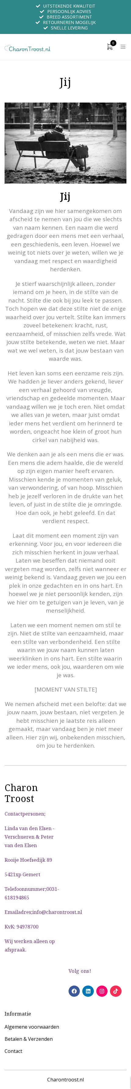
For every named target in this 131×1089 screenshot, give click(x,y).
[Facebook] (74, 991)
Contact (13, 1051)
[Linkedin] (88, 991)
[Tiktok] (115, 991)
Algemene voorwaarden (32, 1026)
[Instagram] (102, 991)
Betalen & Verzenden (29, 1039)
